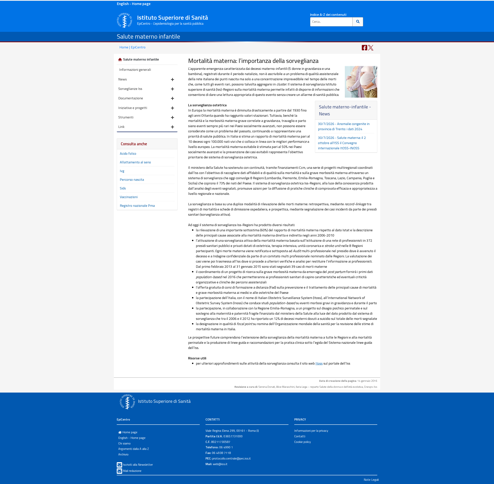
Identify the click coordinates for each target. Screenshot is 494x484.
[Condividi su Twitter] (370, 47)
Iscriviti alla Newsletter (138, 464)
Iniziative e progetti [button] (132, 107)
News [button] (122, 79)
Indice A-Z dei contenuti (328, 14)
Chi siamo (124, 443)
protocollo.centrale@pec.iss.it (231, 458)
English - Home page (134, 4)
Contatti (299, 436)
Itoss (319, 363)
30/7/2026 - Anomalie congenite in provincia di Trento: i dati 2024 (344, 126)
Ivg (122, 170)
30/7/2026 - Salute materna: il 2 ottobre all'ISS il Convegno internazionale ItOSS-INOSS (342, 143)
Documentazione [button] (130, 98)
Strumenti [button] (125, 117)
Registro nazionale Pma (137, 205)
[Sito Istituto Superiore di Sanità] (127, 401)
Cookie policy (302, 441)
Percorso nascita (132, 179)
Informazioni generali (135, 69)
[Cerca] (358, 21)
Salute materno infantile (148, 36)
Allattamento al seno (135, 162)
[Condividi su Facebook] (364, 47)
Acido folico (128, 153)
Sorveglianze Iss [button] (130, 88)
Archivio (123, 454)
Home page (129, 432)
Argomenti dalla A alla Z (133, 448)
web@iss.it (220, 464)
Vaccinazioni (129, 196)
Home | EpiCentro (132, 47)
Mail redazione (132, 470)
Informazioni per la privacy (311, 430)
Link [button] (121, 126)
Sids (123, 188)
